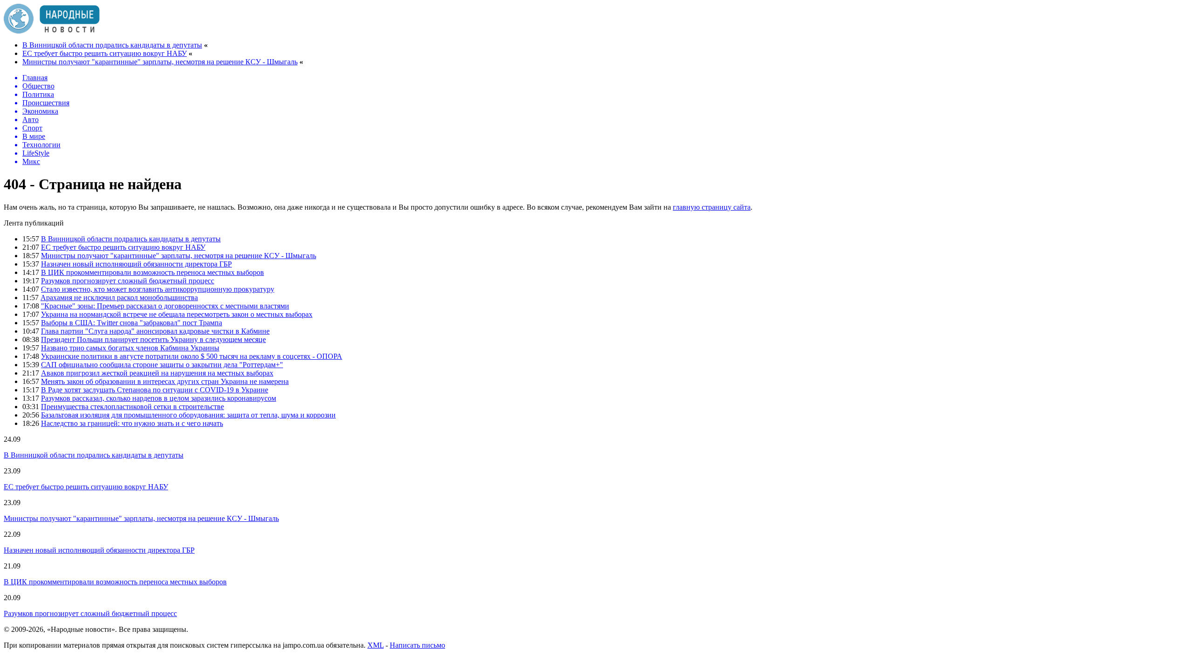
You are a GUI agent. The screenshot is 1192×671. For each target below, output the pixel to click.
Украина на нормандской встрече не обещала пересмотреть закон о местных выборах (176, 314)
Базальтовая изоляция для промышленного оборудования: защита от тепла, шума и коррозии (188, 415)
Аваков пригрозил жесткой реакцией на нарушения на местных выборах (157, 373)
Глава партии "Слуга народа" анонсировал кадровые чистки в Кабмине (155, 331)
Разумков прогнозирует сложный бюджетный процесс (127, 281)
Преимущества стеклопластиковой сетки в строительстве (132, 407)
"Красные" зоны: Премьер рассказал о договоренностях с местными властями (165, 306)
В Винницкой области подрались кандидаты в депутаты (112, 45)
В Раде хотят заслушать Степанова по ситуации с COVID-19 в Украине (154, 390)
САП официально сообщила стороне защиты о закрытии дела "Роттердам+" (162, 365)
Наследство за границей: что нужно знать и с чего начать (132, 423)
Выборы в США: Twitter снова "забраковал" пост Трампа (131, 323)
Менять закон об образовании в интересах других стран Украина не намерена (165, 381)
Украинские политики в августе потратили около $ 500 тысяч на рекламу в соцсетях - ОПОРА (191, 356)
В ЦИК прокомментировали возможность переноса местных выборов (152, 272)
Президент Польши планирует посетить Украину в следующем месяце (153, 339)
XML (375, 645)
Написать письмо (417, 645)
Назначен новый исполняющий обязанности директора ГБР (136, 264)
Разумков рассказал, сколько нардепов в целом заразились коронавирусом (158, 398)
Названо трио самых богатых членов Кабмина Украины (130, 348)
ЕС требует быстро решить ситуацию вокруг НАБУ (104, 53)
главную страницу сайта (712, 207)
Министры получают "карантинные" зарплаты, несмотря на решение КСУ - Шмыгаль (160, 62)
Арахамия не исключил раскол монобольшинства (119, 297)
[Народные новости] (52, 31)
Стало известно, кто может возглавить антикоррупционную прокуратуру (157, 289)
